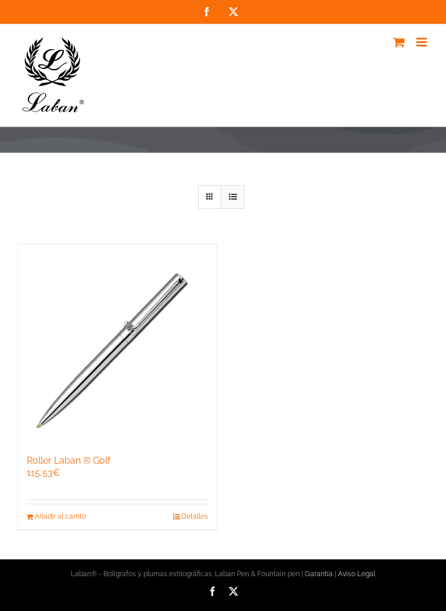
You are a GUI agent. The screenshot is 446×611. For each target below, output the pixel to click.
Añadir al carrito (60, 516)
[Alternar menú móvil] (422, 42)
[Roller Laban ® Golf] (117, 343)
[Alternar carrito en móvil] (399, 42)
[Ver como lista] (232, 197)
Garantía (319, 574)
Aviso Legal (356, 574)
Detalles (194, 516)
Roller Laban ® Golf (68, 460)
